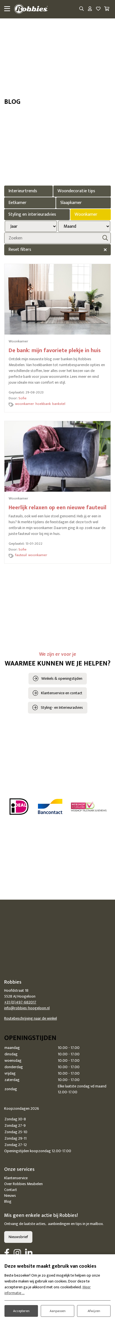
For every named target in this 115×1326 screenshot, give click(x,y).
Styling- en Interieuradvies (62, 707)
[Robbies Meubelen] (31, 9)
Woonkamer (86, 214)
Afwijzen (94, 1311)
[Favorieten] (98, 9)
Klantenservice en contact (61, 693)
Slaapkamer (71, 202)
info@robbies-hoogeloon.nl (27, 1008)
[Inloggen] (90, 9)
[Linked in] (28, 1253)
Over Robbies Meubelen (23, 1184)
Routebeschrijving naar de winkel (30, 1018)
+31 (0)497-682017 (20, 1002)
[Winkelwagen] (106, 9)
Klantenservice (16, 1178)
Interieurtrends (22, 191)
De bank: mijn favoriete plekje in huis (55, 350)
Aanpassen (58, 1311)
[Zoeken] (81, 9)
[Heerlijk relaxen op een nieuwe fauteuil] (57, 456)
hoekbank (43, 404)
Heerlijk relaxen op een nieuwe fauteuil (57, 507)
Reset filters (19, 249)
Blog (7, 1201)
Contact (10, 1189)
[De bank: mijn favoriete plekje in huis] (57, 299)
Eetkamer (17, 202)
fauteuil (21, 555)
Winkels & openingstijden (61, 678)
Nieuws (10, 1195)
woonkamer (24, 404)
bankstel (58, 404)
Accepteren (21, 1311)
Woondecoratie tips (76, 191)
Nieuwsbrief (18, 1237)
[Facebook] (6, 1253)
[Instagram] (17, 1253)
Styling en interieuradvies (32, 214)
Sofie (22, 398)
